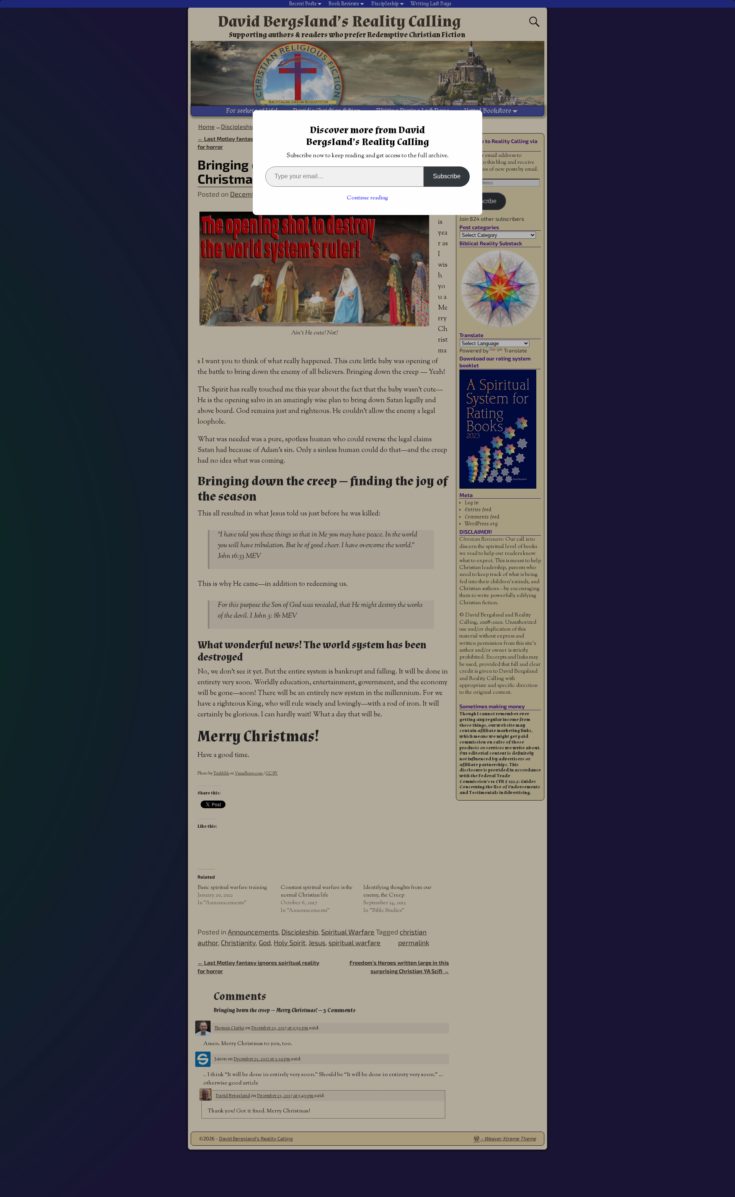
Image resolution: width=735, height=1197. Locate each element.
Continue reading (367, 198)
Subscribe (447, 176)
